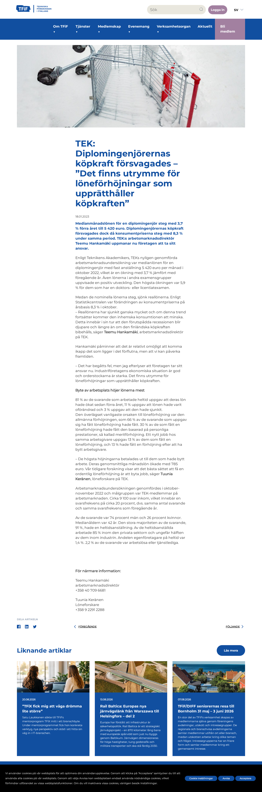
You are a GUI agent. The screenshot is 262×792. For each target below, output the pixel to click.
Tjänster (83, 26)
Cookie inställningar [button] (201, 778)
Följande (233, 626)
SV (236, 10)
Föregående (87, 626)
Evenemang (138, 26)
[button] (201, 9)
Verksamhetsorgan (174, 26)
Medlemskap (109, 26)
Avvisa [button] (226, 778)
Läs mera (231, 650)
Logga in (218, 10)
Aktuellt (205, 26)
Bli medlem (227, 28)
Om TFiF (60, 26)
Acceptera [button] (245, 778)
